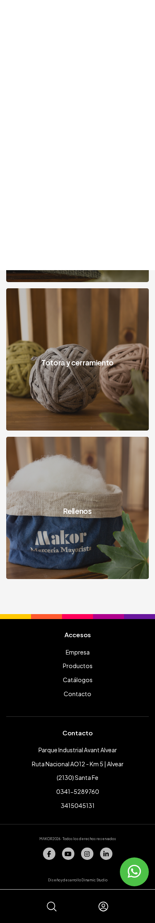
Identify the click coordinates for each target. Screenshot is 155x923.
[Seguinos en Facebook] (49, 854)
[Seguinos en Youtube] (68, 854)
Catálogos (78, 679)
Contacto (77, 693)
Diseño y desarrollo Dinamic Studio (77, 880)
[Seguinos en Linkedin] (106, 854)
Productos (78, 665)
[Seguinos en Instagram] (87, 854)
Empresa (78, 652)
